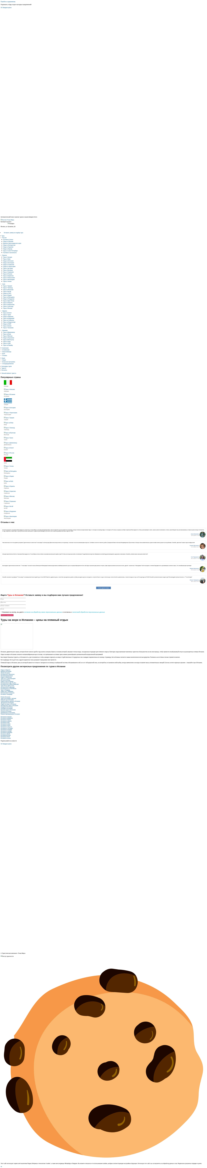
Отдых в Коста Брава (7, 681)
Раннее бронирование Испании (10, 714)
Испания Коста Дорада (7, 687)
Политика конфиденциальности (10, 959)
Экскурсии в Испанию (7, 703)
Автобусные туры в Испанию (9, 705)
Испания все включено (7, 674)
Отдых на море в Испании (8, 704)
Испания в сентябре (7, 728)
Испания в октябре (6, 729)
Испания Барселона (7, 676)
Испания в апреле (6, 721)
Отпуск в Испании (6, 711)
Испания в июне (5, 724)
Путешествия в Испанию (8, 710)
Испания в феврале (7, 718)
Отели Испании (5, 673)
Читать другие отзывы (103, 588)
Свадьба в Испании (7, 707)
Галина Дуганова (194, 545)
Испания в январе (6, 717)
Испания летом (5, 737)
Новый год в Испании (7, 700)
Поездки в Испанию (7, 708)
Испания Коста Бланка (7, 693)
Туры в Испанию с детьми (8, 698)
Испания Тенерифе (6, 694)
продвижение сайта (14, 963)
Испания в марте (6, 720)
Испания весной (6, 735)
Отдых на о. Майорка (7, 691)
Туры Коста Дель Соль (7, 686)
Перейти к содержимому (8, 2)
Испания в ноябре (6, 731)
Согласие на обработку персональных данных (15, 960)
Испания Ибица (5, 680)
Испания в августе (6, 727)
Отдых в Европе (5, 670)
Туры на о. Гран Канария (8, 678)
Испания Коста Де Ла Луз (8, 683)
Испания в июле (5, 725)
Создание (4, 963)
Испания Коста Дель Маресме (10, 684)
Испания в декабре (6, 732)
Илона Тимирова (194, 580)
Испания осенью (6, 738)
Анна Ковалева (195, 534)
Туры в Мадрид (5, 690)
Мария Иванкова (194, 568)
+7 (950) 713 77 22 (6, 229)
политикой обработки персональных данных (88, 612)
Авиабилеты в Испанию (8, 713)
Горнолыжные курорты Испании (10, 701)
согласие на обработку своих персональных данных (43, 612)
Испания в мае (5, 722)
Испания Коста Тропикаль (8, 688)
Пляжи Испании (5, 697)
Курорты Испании (6, 671)
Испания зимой (5, 734)
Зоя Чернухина (195, 557)
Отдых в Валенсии (6, 677)
